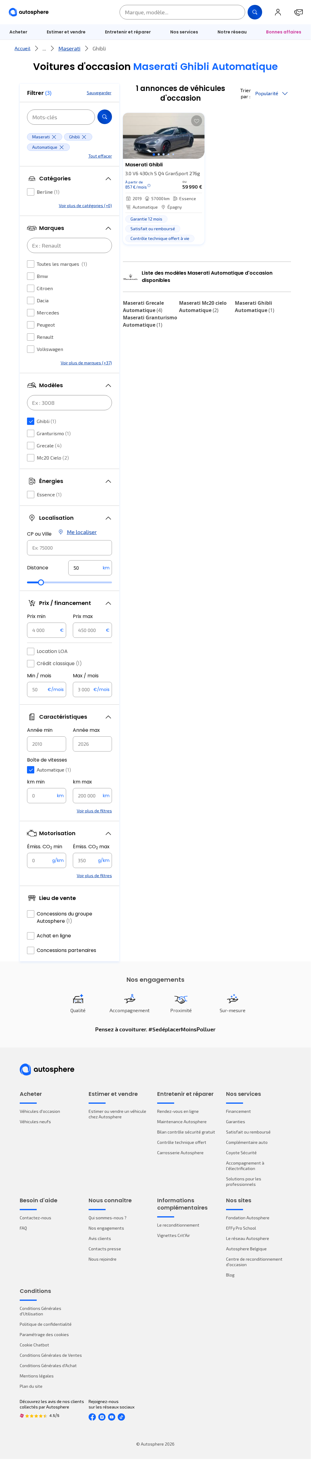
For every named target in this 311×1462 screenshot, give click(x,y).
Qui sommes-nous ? (108, 1217)
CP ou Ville (39, 533)
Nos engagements (106, 1228)
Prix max (83, 616)
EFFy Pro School (241, 1228)
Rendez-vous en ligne (178, 1111)
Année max (86, 730)
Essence (49, 494)
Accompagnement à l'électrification (245, 1165)
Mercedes (48, 312)
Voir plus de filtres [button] (94, 810)
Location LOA (52, 651)
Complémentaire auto (247, 1142)
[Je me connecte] (278, 12)
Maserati (69, 48)
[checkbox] (30, 192)
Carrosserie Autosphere (180, 1152)
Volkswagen (50, 349)
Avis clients (100, 1238)
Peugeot (46, 325)
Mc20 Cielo (53, 457)
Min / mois (39, 675)
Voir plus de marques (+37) (86, 362)
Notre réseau (232, 32)
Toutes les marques (62, 264)
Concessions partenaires (66, 950)
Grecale (49, 445)
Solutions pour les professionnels (243, 1181)
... (44, 48)
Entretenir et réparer (128, 32)
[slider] (41, 582)
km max (82, 781)
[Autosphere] (28, 12)
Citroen (45, 288)
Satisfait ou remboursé (248, 1131)
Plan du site (31, 1386)
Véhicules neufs (35, 1121)
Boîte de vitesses (47, 759)
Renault (45, 337)
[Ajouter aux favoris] (196, 120)
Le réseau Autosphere (247, 1238)
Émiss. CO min (44, 846)
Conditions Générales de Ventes (51, 1355)
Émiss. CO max (91, 846)
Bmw (42, 276)
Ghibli (46, 421)
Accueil (22, 48)
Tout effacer (100, 155)
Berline (48, 192)
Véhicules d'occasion (40, 1111)
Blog (230, 1274)
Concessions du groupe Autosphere (64, 917)
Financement (238, 1111)
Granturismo (54, 433)
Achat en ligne (54, 935)
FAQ (23, 1228)
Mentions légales (37, 1375)
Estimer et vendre (66, 32)
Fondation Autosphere (247, 1217)
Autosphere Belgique (246, 1248)
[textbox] (90, 567)
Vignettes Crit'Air (173, 1235)
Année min (39, 730)
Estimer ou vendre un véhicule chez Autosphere (117, 1114)
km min (36, 781)
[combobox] (69, 547)
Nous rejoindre (103, 1259)
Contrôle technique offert (181, 1142)
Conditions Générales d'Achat (48, 1365)
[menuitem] (66, 32)
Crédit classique (59, 663)
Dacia (43, 300)
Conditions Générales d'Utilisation (40, 1311)
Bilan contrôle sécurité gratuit (186, 1131)
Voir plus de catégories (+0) (85, 205)
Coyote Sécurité (241, 1152)
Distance (37, 567)
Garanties (235, 1121)
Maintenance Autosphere (182, 1121)
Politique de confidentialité (46, 1324)
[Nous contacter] (298, 12)
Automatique (54, 770)
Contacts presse (105, 1248)
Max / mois (86, 675)
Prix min (36, 616)
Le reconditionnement (178, 1225)
